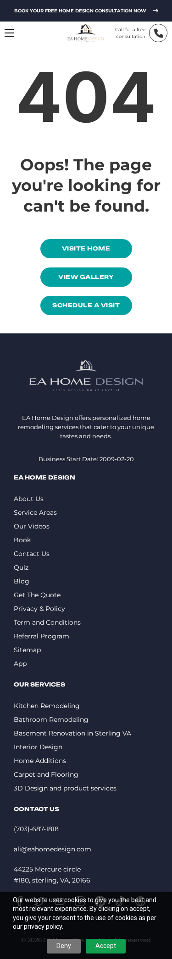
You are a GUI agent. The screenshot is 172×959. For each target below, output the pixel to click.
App (20, 663)
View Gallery (86, 276)
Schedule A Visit (86, 305)
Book (22, 540)
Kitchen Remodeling (47, 706)
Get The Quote (37, 595)
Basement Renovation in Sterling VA (72, 733)
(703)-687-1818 (36, 829)
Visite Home (86, 248)
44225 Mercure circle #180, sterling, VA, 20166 (52, 874)
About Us (29, 499)
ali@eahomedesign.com (52, 849)
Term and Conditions (47, 622)
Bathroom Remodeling (51, 719)
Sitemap (27, 650)
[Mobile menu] (9, 33)
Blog (21, 581)
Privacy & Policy (39, 609)
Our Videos (32, 526)
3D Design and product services (65, 788)
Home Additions (40, 761)
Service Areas (35, 512)
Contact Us (32, 554)
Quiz (21, 567)
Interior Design (38, 747)
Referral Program (41, 636)
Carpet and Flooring (46, 774)
